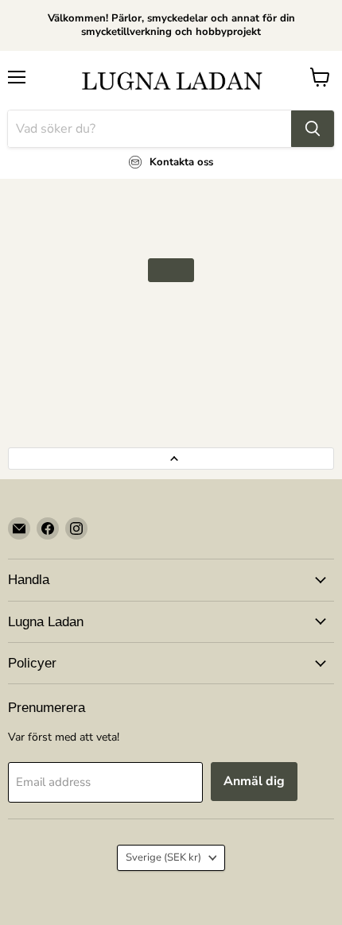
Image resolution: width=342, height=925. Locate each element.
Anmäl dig (254, 781)
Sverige (163, 857)
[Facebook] (48, 528)
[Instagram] (76, 528)
